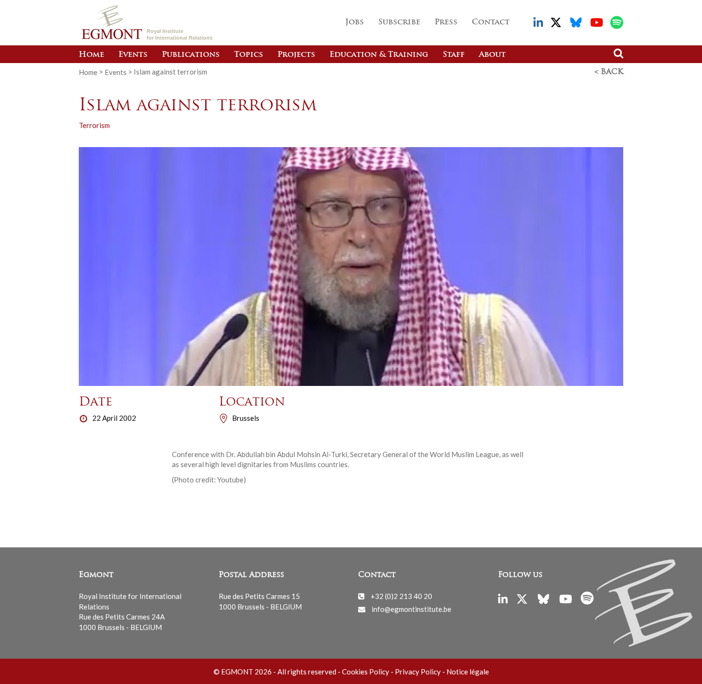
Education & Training (379, 55)
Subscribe (399, 22)
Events (133, 55)
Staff (454, 55)
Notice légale (468, 671)
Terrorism (94, 125)
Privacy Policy (418, 671)
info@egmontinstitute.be (411, 609)
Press (446, 22)
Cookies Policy (365, 671)
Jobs (354, 22)
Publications (191, 55)
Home (91, 55)
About (492, 55)
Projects (296, 55)
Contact (491, 22)
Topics (248, 55)
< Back (609, 72)
